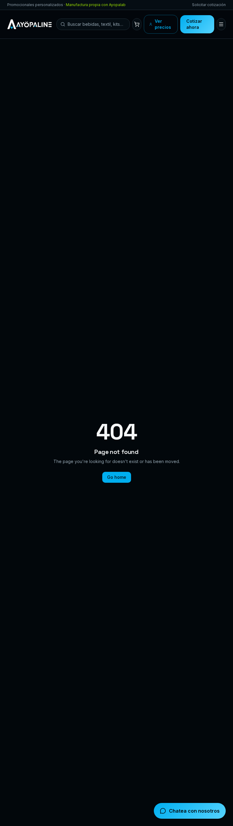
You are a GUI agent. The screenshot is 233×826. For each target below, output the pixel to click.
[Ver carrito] (136, 24)
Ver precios (163, 24)
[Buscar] (62, 24)
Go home (116, 477)
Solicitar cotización (209, 4)
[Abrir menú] (221, 24)
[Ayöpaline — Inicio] (29, 24)
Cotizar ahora (194, 24)
